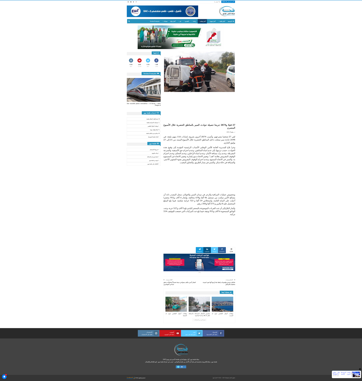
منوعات (166, 21)
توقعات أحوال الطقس (153, 126)
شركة (137, 378)
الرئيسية (230, 21)
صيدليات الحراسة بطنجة (152, 122)
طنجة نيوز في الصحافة (152, 156)
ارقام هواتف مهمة (154, 129)
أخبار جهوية (213, 21)
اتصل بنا (216, 2)
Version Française (155, 21)
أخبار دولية (173, 21)
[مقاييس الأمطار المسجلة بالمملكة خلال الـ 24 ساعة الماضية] (199, 304)
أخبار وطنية (203, 21)
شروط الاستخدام (154, 149)
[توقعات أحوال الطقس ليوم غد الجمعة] (176, 304)
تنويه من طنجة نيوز (153, 160)
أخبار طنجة (222, 21)
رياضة (194, 21)
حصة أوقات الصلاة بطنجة (152, 119)
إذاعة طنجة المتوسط (153, 137)
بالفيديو (187, 21)
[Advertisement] (199, 107)
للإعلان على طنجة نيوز (152, 164)
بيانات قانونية (155, 153)
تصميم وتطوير (142, 378)
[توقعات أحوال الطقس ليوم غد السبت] (222, 304)
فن (180, 21)
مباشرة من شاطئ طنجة (152, 133)
